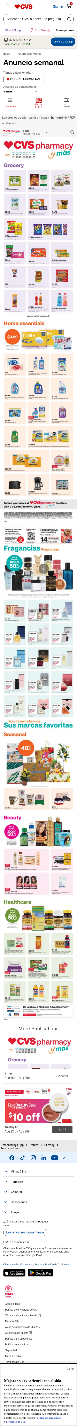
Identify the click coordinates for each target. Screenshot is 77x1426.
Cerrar (70, 1368)
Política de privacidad (48, 1417)
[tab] (10, 102)
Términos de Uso (15, 1421)
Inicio (6, 54)
